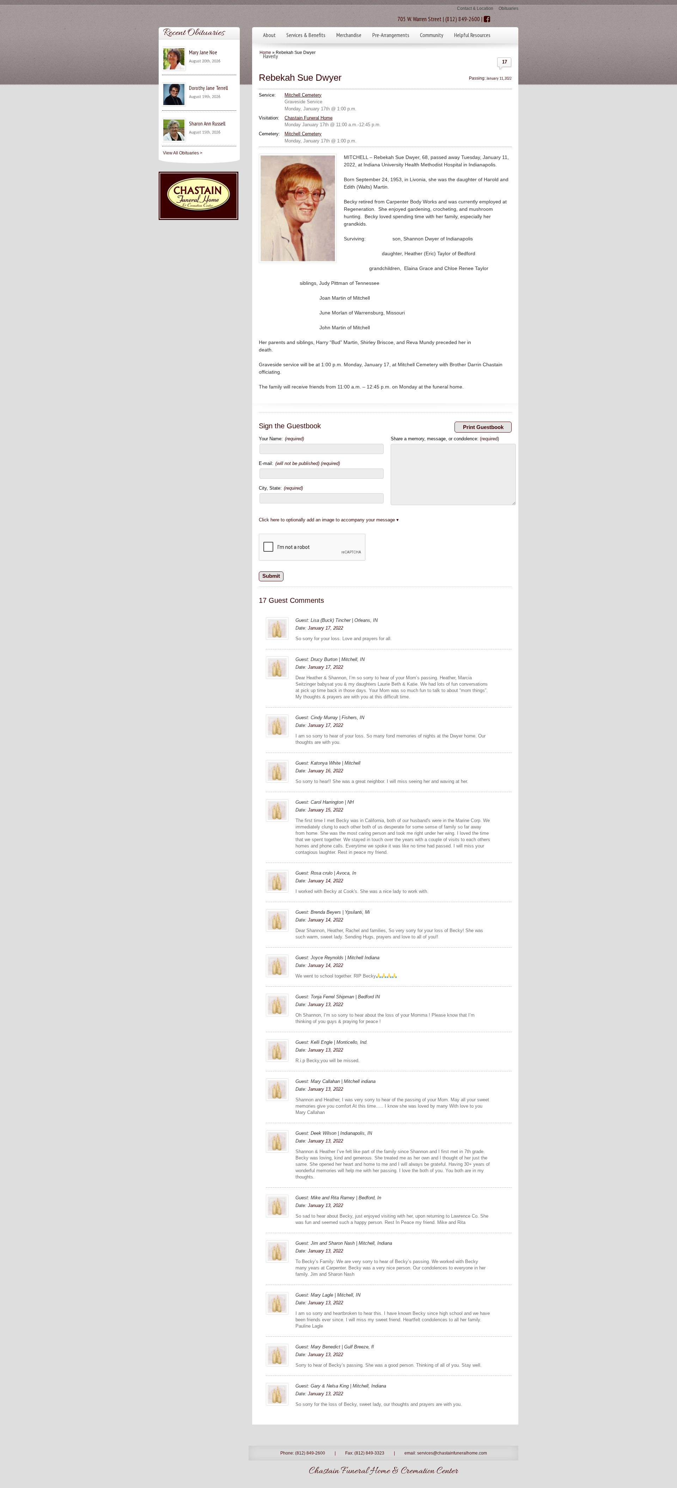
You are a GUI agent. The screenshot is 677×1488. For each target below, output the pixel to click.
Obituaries (508, 8)
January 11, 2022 (499, 78)
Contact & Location (475, 8)
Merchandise (348, 34)
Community (431, 34)
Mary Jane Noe (203, 52)
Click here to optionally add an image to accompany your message (327, 519)
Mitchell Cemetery (303, 95)
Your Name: (281, 438)
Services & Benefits (305, 34)
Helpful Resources (472, 34)
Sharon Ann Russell (207, 123)
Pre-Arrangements (390, 34)
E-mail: (299, 463)
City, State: (281, 488)
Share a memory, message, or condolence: (445, 438)
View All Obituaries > (182, 153)
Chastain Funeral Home (309, 118)
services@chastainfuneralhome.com (452, 1453)
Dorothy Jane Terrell (208, 88)
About (269, 34)
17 (504, 62)
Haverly (270, 56)
